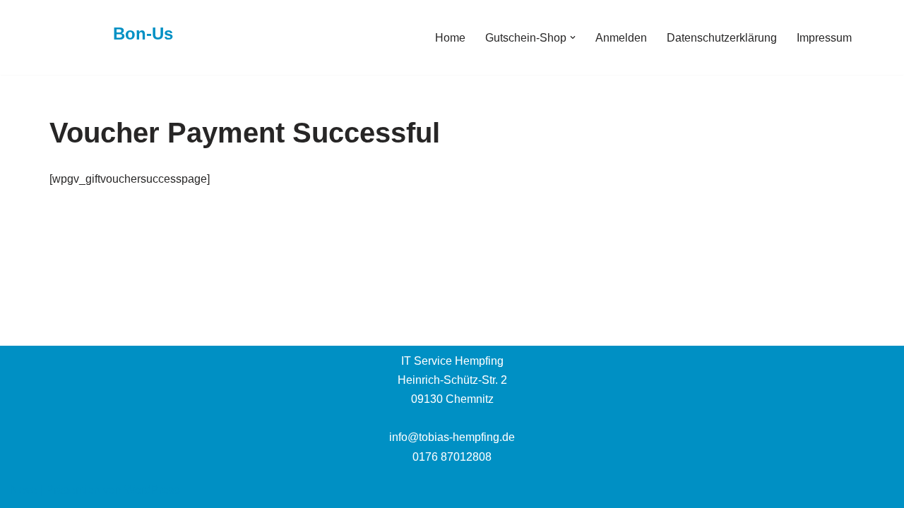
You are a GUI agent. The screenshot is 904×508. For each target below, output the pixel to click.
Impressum (824, 38)
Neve (24, 490)
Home (450, 38)
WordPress (152, 490)
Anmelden (621, 38)
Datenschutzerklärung (722, 38)
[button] (573, 37)
